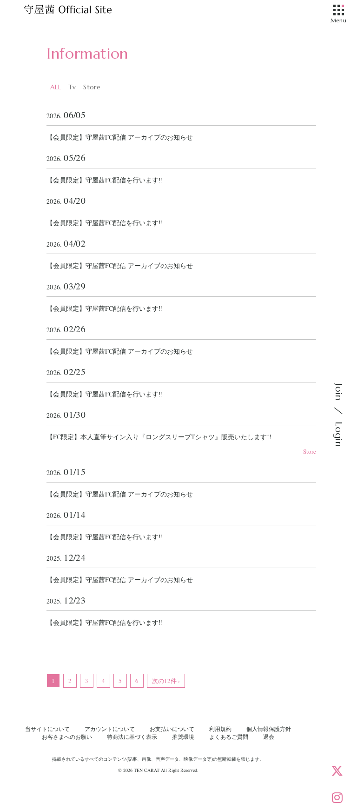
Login (338, 434)
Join (338, 392)
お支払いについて (172, 728)
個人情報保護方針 (268, 728)
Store (91, 87)
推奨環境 (183, 736)
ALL (55, 87)
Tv (72, 87)
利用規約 (220, 728)
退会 (268, 736)
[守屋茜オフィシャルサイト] (79, 11)
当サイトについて (47, 728)
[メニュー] (338, 11)
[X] (337, 770)
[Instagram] (337, 797)
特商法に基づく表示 (132, 736)
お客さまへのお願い (67, 736)
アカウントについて (110, 728)
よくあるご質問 (228, 736)
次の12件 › (166, 681)
